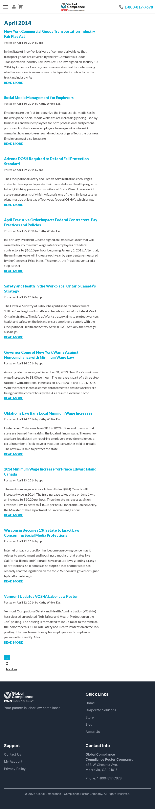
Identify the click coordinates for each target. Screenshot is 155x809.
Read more (13, 82)
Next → (11, 669)
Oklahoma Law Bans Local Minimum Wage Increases (48, 413)
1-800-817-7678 (109, 778)
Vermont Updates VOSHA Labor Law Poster (41, 596)
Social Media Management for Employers (39, 97)
